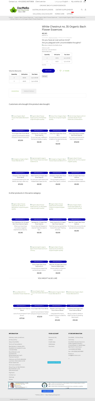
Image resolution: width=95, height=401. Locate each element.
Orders (51, 339)
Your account (54, 333)
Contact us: (13, 2)
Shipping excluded (53, 37)
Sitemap (11, 377)
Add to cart (48, 70)
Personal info (53, 337)
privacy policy (13, 339)
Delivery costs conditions (16, 337)
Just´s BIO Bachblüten (50, 49)
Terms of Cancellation (15, 344)
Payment (11, 372)
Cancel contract (47, 391)
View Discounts (20, 131)
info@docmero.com (74, 355)
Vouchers (51, 346)
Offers (70, 13)
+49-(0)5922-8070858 (26, 2)
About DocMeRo (14, 342)
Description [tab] (15, 91)
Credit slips (52, 342)
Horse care (59, 14)
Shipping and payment (54, 394)
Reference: (44, 48)
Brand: (43, 49)
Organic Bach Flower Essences (53, 5)
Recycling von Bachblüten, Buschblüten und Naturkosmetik (17, 368)
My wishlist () (76, 2)
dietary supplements (64, 10)
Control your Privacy (54, 362)
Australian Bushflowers (42, 10)
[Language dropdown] (85, 10)
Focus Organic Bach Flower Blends (20, 133)
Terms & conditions (15, 365)
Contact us (12, 375)
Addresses (52, 344)
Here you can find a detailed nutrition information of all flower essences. (17, 361)
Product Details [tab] (29, 91)
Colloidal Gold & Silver (42, 14)
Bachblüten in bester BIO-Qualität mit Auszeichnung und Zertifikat (17, 348)
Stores (11, 379)
